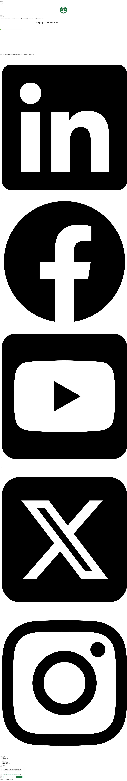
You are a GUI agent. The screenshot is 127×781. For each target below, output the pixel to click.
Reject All (13, 776)
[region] (13, 772)
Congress (1, 3)
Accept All (19, 776)
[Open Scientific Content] (19, 18)
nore (1, 4)
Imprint (1, 775)
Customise (6, 776)
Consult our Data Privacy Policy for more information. (12, 774)
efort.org (1, 1)
